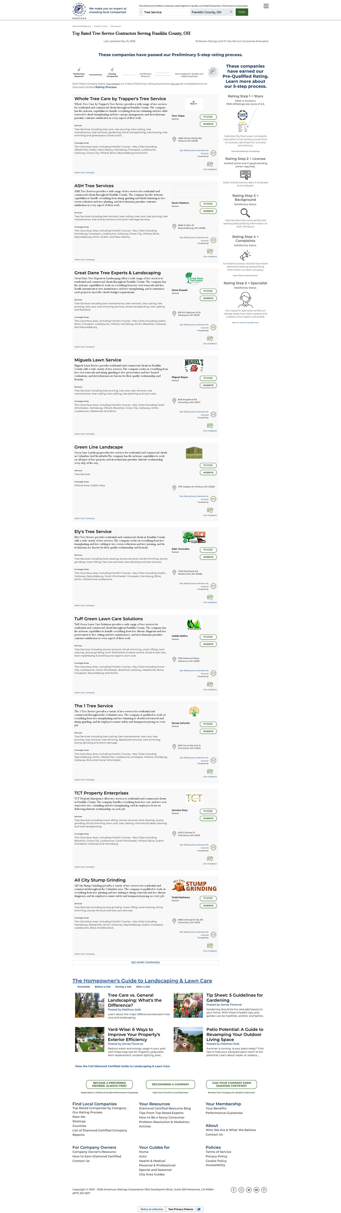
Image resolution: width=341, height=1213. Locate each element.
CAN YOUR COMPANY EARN (231, 1084)
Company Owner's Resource (94, 1152)
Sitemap (79, 1121)
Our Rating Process (87, 1112)
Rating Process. (106, 87)
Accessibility (215, 1165)
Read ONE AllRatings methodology (245, 151)
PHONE (208, 116)
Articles (145, 1126)
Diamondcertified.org (81, 26)
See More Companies (145, 962)
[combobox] (166, 12)
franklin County (100, 26)
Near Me (78, 1117)
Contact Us (214, 1134)
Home (144, 1152)
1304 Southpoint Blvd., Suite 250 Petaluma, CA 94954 (179, 1189)
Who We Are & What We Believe (231, 1130)
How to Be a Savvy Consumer (161, 1117)
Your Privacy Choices (180, 1209)
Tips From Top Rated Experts (161, 1113)
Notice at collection (152, 1209)
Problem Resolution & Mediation (164, 1122)
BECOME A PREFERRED (109, 1084)
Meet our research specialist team (245, 323)
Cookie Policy (216, 1161)
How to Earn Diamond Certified (96, 1156)
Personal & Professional (157, 1165)
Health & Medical (152, 1161)
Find (241, 12)
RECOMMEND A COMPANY (170, 1084)
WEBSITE (208, 124)
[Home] (79, 11)
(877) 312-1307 (81, 1193)
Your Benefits (216, 1108)
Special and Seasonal (155, 1170)
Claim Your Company (84, 172)
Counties (79, 1126)
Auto (143, 1156)
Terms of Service (218, 1152)
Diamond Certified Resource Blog (165, 1108)
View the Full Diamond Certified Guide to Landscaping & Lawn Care (122, 1066)
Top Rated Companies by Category (99, 1108)
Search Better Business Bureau (245, 276)
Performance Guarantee (224, 1113)
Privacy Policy (216, 1156)
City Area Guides (152, 1174)
